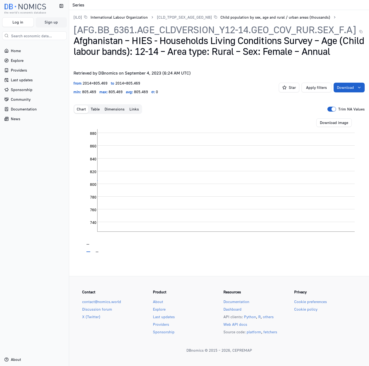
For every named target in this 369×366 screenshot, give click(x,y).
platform (254, 332)
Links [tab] (134, 109)
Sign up (51, 22)
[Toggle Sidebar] (69, 183)
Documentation (236, 301)
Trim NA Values (351, 109)
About (158, 301)
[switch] (331, 109)
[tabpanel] (219, 185)
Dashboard (232, 309)
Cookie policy (305, 309)
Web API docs (235, 324)
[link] (110, 17)
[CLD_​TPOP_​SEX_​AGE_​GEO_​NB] (184, 17)
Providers (161, 324)
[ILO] (77, 17)
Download (345, 87)
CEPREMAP (242, 350)
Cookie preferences (310, 301)
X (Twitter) (91, 316)
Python (250, 316)
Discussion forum (97, 309)
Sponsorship (164, 332)
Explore (159, 309)
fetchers (270, 332)
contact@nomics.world (101, 301)
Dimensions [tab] (115, 109)
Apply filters (316, 87)
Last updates (164, 316)
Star (292, 87)
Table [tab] (95, 109)
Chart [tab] (81, 109)
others (268, 316)
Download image (334, 122)
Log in (17, 22)
